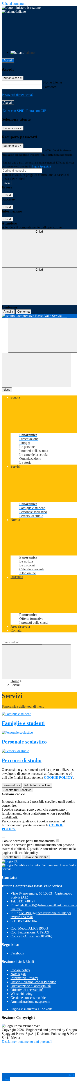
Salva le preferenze (35, 857)
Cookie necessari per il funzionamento (29, 841)
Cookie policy (20, 970)
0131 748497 (26, 901)
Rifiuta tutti (37, 785)
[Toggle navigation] (36, 370)
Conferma (23, 311)
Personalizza (12, 785)
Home (15, 681)
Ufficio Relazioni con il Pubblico (33, 982)
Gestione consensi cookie (28, 997)
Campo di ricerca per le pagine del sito (28, 638)
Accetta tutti (17, 790)
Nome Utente (52, 82)
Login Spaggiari (41, 166)
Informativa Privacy (24, 978)
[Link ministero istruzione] (21, 7)
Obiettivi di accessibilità (27, 990)
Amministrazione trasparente (30, 1001)
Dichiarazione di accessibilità (31, 986)
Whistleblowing (21, 994)
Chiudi (7, 195)
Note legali (18, 974)
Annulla (8, 311)
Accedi (8, 60)
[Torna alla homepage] (39, 316)
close (7, 389)
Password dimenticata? (17, 95)
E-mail (47, 150)
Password (50, 87)
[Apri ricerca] (42, 335)
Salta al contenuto (14, 3)
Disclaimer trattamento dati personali (27, 1041)
